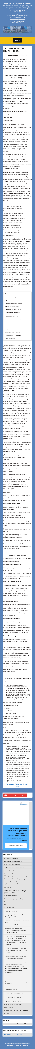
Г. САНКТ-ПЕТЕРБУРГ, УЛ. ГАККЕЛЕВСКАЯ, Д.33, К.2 (17, 15)
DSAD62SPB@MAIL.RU (19, 17)
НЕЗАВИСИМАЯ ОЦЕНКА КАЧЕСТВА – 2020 (16, 1010)
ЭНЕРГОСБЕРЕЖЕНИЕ (10, 896)
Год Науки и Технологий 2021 (13, 997)
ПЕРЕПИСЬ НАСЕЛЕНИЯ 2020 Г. (13, 1004)
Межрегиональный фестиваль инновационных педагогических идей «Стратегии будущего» (15, 930)
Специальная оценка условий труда (14, 899)
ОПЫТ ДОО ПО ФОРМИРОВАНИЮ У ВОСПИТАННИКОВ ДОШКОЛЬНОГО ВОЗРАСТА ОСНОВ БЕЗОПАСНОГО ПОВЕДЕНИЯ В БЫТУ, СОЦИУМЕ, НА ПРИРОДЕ (15, 940)
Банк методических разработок (13, 861)
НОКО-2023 (7, 888)
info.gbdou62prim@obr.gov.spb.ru (17, 19)
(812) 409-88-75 (17, 12)
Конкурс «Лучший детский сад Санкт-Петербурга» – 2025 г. (15, 916)
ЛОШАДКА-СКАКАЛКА (11, 911)
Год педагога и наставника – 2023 (14, 993)
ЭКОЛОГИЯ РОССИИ (11, 989)
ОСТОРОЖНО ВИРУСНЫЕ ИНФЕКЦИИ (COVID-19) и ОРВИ (15, 892)
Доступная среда (9, 873)
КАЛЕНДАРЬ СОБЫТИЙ (11, 858)
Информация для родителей (12, 864)
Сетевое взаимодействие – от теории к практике (16, 977)
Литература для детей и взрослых (13, 870)
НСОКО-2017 (8, 1013)
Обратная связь (8, 904)
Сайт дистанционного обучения (13, 1034)
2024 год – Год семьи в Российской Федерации (17, 876)
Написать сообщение (16, 845)
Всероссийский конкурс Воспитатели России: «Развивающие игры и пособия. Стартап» (16, 950)
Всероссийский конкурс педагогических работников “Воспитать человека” (16, 957)
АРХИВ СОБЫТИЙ (9, 907)
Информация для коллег (11, 902)
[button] (17, 40)
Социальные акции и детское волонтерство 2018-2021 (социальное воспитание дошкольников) (17, 984)
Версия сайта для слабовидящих (16, 795)
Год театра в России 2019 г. (13, 1001)
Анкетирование (8, 1007)
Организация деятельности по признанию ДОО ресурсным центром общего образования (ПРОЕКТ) (17, 923)
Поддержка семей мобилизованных (14, 867)
